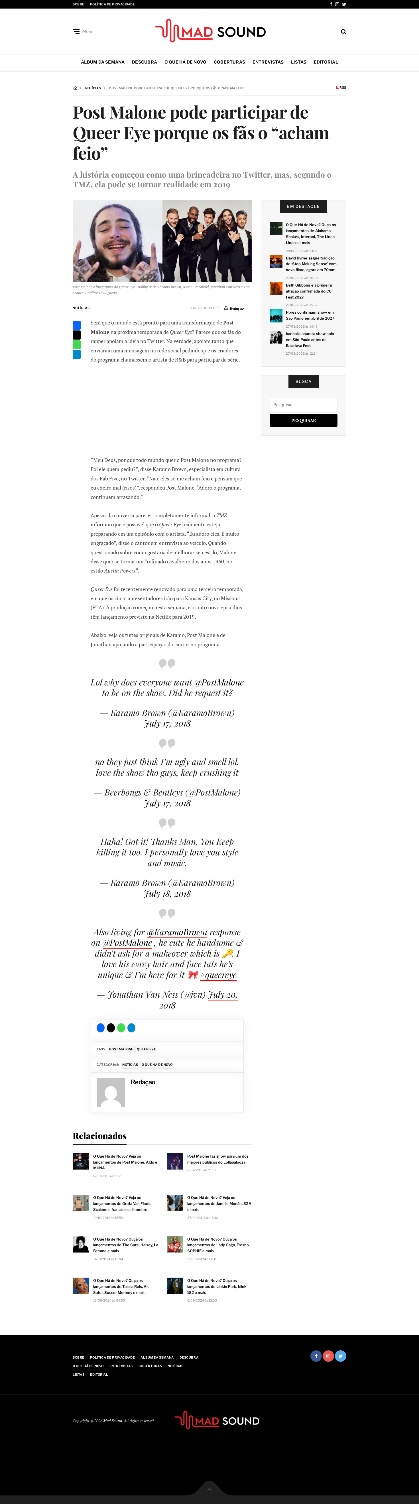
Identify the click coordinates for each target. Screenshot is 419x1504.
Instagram (337, 4)
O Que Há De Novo (185, 62)
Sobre (78, 4)
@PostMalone (219, 682)
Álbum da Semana (103, 62)
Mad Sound (112, 1420)
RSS (342, 88)
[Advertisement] (167, 408)
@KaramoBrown (177, 931)
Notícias (81, 308)
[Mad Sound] (209, 30)
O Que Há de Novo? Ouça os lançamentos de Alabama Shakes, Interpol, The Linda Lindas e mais (311, 233)
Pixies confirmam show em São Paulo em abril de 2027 (310, 315)
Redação (237, 307)
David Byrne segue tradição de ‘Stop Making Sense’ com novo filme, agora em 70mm (311, 264)
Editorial (326, 62)
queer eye (146, 1049)
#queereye (218, 974)
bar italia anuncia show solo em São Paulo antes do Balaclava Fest (310, 339)
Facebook (331, 4)
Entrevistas (268, 62)
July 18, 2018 (167, 893)
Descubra (144, 62)
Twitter (344, 4)
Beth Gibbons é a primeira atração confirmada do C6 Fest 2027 (309, 291)
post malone (121, 1049)
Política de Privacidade (112, 4)
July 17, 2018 (167, 723)
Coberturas (229, 62)
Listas (298, 62)
